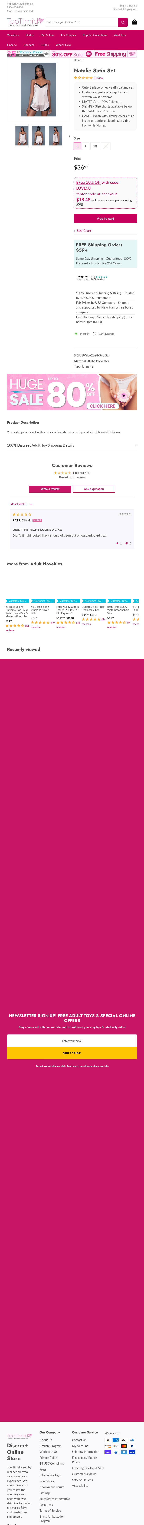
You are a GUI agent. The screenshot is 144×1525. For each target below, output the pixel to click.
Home (77, 59)
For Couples (68, 35)
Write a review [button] (50, 489)
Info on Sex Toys (50, 1475)
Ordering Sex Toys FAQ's (88, 1468)
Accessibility (80, 1485)
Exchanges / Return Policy (84, 1460)
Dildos (30, 35)
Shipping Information (85, 1451)
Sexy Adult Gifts (82, 1480)
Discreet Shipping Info (125, 9)
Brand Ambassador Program (52, 1519)
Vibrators (13, 35)
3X (106, 146)
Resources (46, 1505)
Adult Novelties (46, 564)
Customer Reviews (84, 1474)
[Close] (75, 230)
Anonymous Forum (52, 1487)
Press (43, 1469)
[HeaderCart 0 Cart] (134, 22)
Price (77, 159)
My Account (80, 1446)
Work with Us (48, 1451)
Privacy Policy (49, 1457)
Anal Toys (120, 35)
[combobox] (87, 22)
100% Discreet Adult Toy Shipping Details (40, 445)
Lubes (45, 44)
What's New (63, 44)
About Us (46, 1440)
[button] (117, 543)
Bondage (29, 44)
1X (95, 146)
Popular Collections (95, 35)
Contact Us (79, 1440)
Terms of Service (50, 1510)
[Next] (68, 136)
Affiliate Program (50, 1446)
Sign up (133, 5)
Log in (123, 5)
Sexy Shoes (47, 1481)
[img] (22, 514)
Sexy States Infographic (55, 1499)
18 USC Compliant (52, 1463)
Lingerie (12, 44)
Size (77, 138)
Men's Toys (47, 35)
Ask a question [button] (94, 489)
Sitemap (45, 1493)
